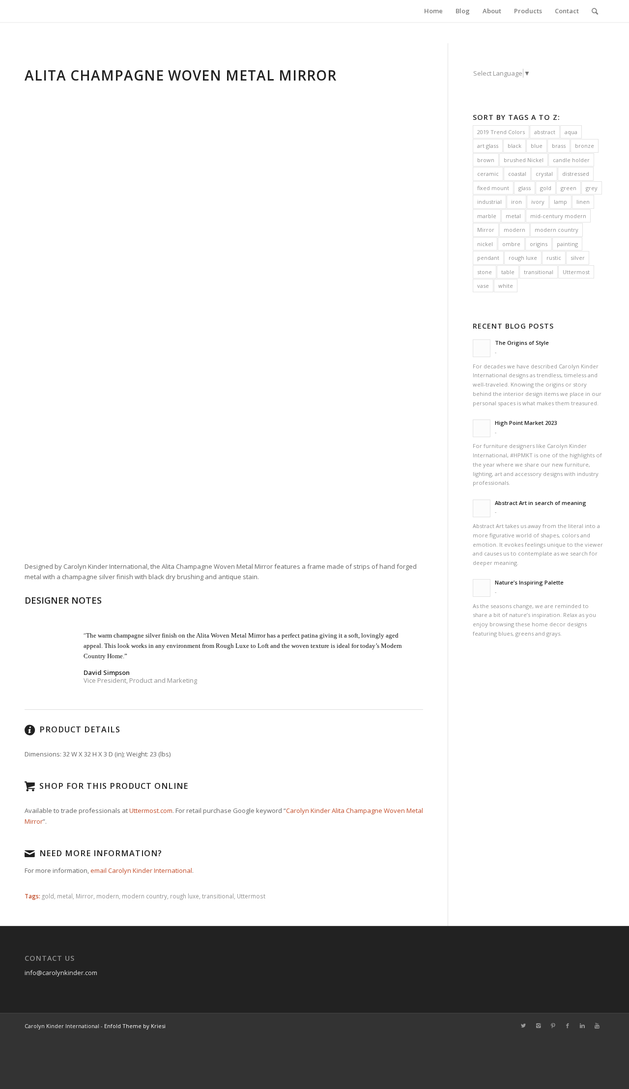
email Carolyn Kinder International (141, 870)
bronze (584, 145)
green (568, 188)
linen (583, 201)
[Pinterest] (552, 1025)
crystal (544, 173)
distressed (575, 173)
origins (538, 244)
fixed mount (493, 188)
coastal (517, 173)
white (505, 285)
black (514, 145)
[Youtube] (597, 1025)
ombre (511, 244)
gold (48, 896)
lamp (560, 201)
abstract (544, 132)
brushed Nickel (523, 160)
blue (537, 145)
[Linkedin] (582, 1025)
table (508, 272)
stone (484, 272)
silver (578, 257)
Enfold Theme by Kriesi (135, 1026)
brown (485, 160)
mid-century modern (558, 216)
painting (567, 244)
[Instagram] (538, 1025)
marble (486, 216)
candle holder (571, 160)
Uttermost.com (150, 810)
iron (516, 201)
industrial (489, 201)
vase (483, 285)
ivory (537, 201)
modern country (144, 896)
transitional (218, 896)
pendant (488, 257)
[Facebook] (567, 1025)
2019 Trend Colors (501, 132)
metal (65, 896)
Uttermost (251, 896)
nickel (485, 244)
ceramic (488, 173)
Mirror (84, 896)
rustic (553, 257)
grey (592, 188)
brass (559, 145)
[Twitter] (523, 1025)
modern (107, 896)
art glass (487, 145)
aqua (571, 132)
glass (524, 188)
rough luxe (184, 896)
